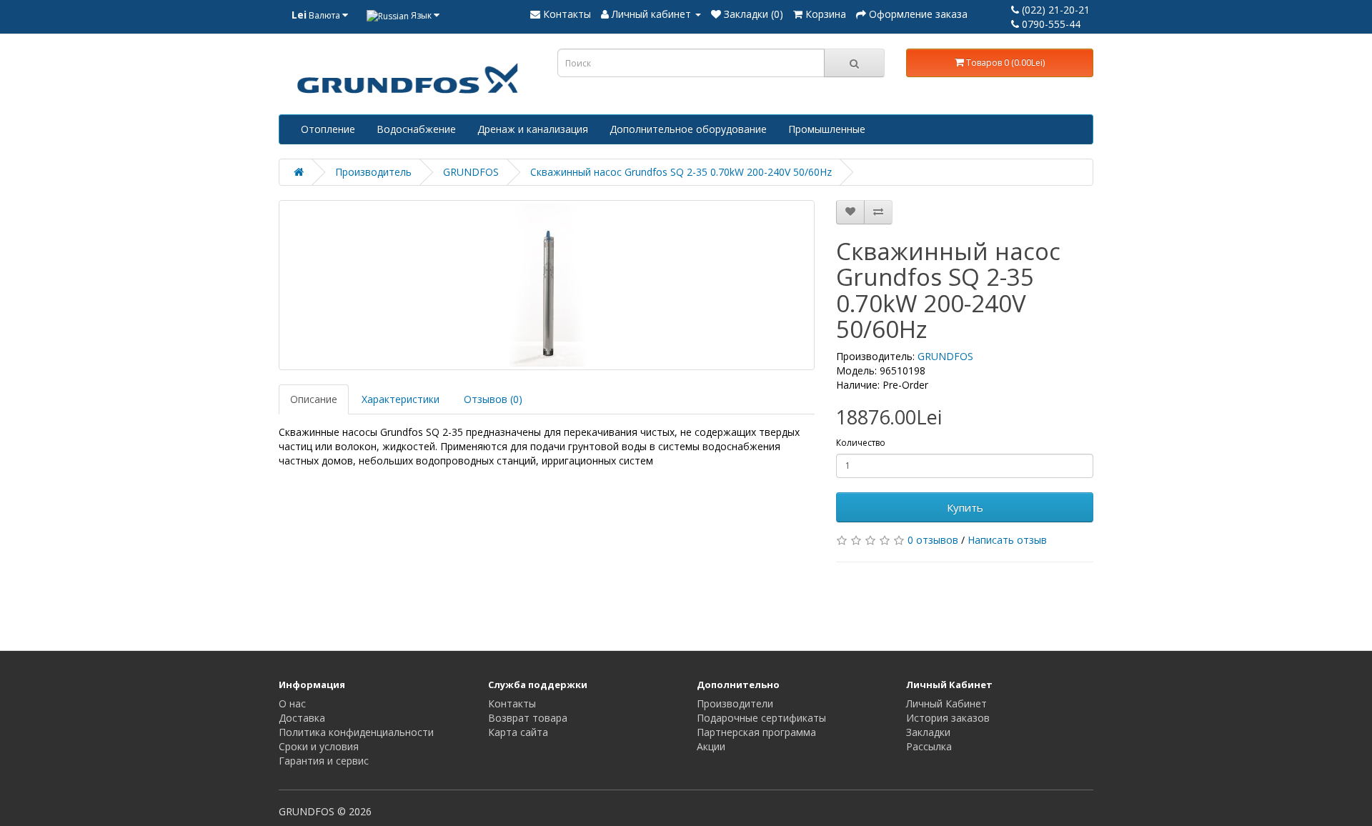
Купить (965, 507)
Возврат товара (527, 718)
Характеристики (400, 399)
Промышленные (826, 129)
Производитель (373, 172)
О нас (292, 703)
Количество (860, 443)
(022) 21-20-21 (1054, 9)
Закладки (928, 732)
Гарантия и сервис (324, 760)
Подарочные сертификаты (761, 718)
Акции (711, 746)
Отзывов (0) (493, 399)
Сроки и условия (319, 746)
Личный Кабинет (946, 703)
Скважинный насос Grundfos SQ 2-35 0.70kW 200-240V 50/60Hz (681, 172)
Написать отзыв (1007, 540)
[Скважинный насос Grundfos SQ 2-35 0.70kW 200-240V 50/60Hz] (547, 285)
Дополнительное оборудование (688, 129)
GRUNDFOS (471, 172)
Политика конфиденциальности (356, 732)
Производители (735, 703)
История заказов (948, 718)
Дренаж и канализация (532, 129)
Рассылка (929, 746)
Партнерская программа (756, 732)
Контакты (512, 703)
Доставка (302, 718)
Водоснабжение (416, 129)
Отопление (328, 129)
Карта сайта (518, 732)
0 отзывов (933, 540)
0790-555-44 (1049, 24)
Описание (313, 399)
